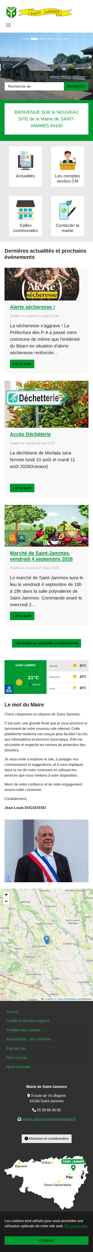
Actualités (25, 176)
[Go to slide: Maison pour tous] (26, 39)
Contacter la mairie (67, 228)
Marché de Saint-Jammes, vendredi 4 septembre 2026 (41, 556)
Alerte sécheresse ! (32, 307)
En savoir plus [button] (76, 1226)
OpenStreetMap (67, 999)
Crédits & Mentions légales (27, 1021)
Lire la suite (22, 364)
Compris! (46, 1240)
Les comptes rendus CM (67, 178)
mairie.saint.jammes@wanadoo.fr (49, 1119)
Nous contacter (18, 1067)
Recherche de (19, 86)
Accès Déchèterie (30, 434)
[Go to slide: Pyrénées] (66, 39)
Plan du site (15, 1048)
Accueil (12, 1012)
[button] (46, 940)
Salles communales (25, 228)
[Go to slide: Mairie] (50, 39)
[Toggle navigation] (8, 25)
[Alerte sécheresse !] (46, 284)
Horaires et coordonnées (48, 1139)
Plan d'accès (16, 1058)
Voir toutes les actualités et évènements (46, 643)
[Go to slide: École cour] (42, 39)
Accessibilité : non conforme (28, 1039)
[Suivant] (84, 66)
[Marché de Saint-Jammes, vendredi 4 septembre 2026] (46, 526)
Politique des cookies (23, 1030)
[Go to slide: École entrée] (34, 39)
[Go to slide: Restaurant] (58, 39)
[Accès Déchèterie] (46, 404)
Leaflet (48, 999)
